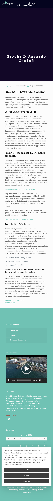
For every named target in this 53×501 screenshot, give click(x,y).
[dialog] (26, 466)
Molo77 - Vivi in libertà (30, 487)
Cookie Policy (23, 490)
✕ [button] (48, 450)
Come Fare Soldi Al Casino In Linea (19, 219)
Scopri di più (11, 415)
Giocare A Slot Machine (14, 300)
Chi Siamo (14, 330)
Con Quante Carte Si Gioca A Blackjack (20, 189)
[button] (26, 369)
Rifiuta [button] (26, 475)
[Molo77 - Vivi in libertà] (26, 4)
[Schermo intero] (44, 380)
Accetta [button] (26, 470)
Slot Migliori (10, 303)
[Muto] (39, 380)
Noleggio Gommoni (18, 340)
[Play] (9, 380)
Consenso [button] (27, 492)
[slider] (24, 380)
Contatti (13, 335)
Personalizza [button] (26, 481)
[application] (26, 369)
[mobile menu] (49, 4)
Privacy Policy (37, 490)
